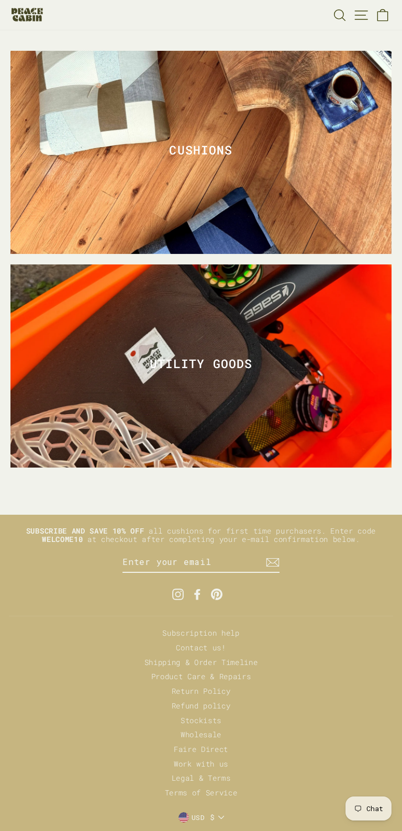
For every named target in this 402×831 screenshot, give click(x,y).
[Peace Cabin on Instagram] (178, 594)
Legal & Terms (201, 778)
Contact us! (201, 647)
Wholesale (201, 734)
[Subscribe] (273, 562)
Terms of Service (201, 792)
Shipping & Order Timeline (201, 662)
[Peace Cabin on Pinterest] (216, 594)
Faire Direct (201, 749)
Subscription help (201, 633)
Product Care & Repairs (201, 676)
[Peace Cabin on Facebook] (197, 594)
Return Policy (201, 691)
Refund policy (201, 706)
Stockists (201, 720)
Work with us (201, 764)
